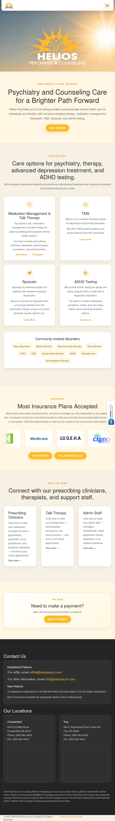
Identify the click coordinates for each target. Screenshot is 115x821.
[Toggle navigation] (107, 5)
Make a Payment (57, 619)
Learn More (29, 319)
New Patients (57, 127)
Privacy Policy (66, 816)
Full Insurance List (70, 455)
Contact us (85, 319)
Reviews (79, 816)
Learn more (85, 239)
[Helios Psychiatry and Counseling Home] (57, 5)
